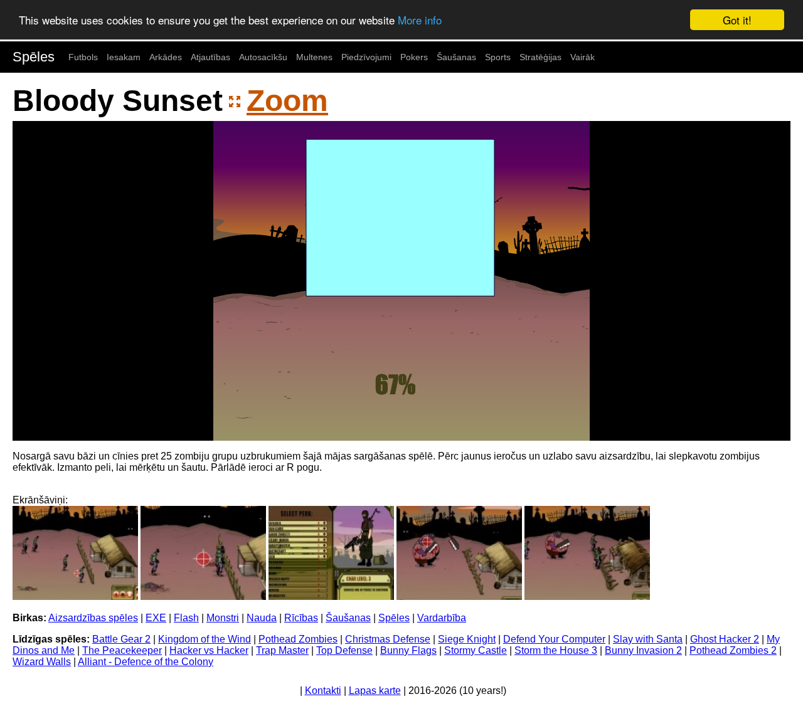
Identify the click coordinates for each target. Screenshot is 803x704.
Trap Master (282, 650)
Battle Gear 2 (121, 639)
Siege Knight (467, 639)
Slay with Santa (648, 639)
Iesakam (124, 57)
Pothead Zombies (298, 639)
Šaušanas (456, 57)
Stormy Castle (475, 650)
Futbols (83, 57)
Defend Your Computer (554, 639)
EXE (156, 617)
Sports (498, 57)
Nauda (262, 617)
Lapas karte (375, 690)
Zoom (287, 100)
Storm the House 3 (555, 650)
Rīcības (301, 617)
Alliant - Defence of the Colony (145, 661)
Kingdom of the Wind (204, 639)
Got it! (737, 20)
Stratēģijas (540, 57)
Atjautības (210, 57)
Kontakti (323, 690)
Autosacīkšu (263, 57)
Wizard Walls (42, 661)
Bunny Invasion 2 (643, 650)
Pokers (414, 57)
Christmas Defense (387, 639)
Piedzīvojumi (366, 57)
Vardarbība (441, 617)
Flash (186, 617)
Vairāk (582, 57)
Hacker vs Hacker (208, 650)
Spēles (34, 57)
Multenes (314, 57)
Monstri (222, 617)
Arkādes (165, 57)
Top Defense (344, 650)
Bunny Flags (408, 650)
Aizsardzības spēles (93, 617)
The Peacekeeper (122, 650)
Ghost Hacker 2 (724, 639)
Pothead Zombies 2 (733, 650)
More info (420, 20)
